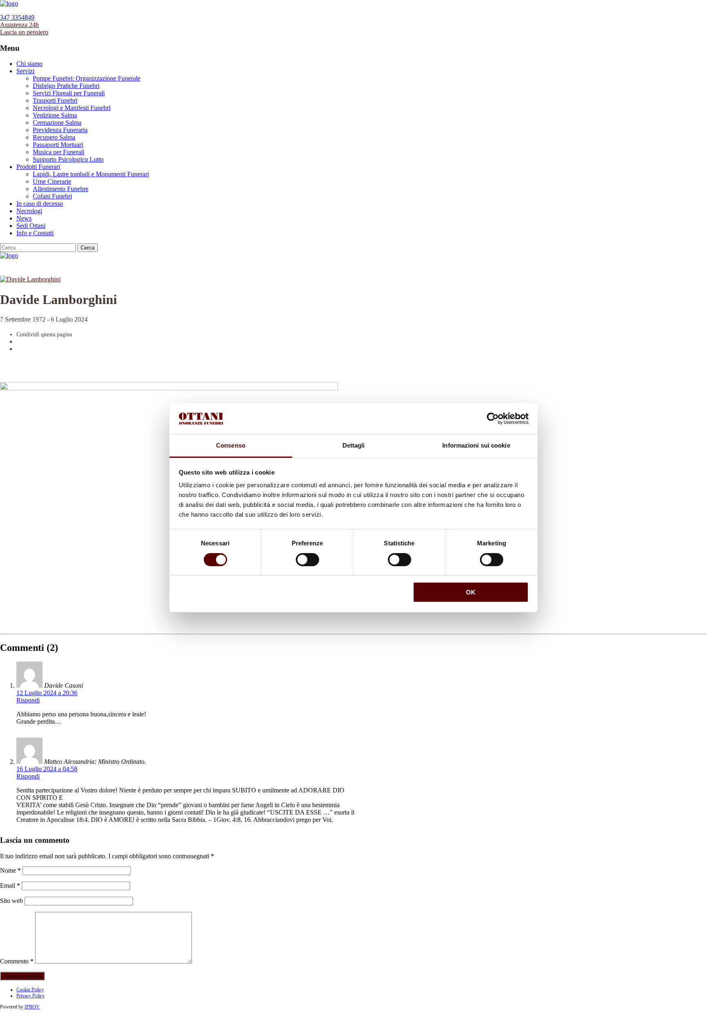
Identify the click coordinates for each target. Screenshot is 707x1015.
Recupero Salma (54, 137)
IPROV (32, 1007)
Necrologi (29, 210)
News (24, 218)
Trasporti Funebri (55, 100)
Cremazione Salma (57, 122)
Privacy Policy (30, 996)
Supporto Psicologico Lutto (68, 159)
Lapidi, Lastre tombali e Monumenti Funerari (91, 174)
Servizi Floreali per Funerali (69, 93)
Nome (10, 870)
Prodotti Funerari (38, 166)
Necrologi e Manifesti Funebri (71, 107)
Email (10, 885)
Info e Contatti (35, 233)
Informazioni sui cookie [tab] (476, 445)
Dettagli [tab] (353, 445)
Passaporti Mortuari (58, 144)
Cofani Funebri (52, 196)
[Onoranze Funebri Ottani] (9, 3)
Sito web (11, 900)
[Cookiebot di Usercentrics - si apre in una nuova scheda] (493, 418)
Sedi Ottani (30, 225)
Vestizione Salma (55, 115)
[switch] (307, 559)
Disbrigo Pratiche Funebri (66, 85)
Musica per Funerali (58, 152)
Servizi (25, 71)
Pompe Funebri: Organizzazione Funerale (86, 78)
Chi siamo (29, 63)
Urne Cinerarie (52, 181)
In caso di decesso (39, 203)
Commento (17, 961)
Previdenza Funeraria (60, 129)
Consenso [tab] (230, 445)
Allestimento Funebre (60, 188)
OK (470, 592)
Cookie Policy (30, 989)
